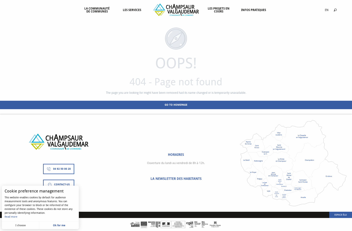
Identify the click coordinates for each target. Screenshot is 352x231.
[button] (335, 10)
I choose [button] (20, 225)
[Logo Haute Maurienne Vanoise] (59, 142)
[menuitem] (97, 10)
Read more (11, 216)
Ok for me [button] (59, 225)
